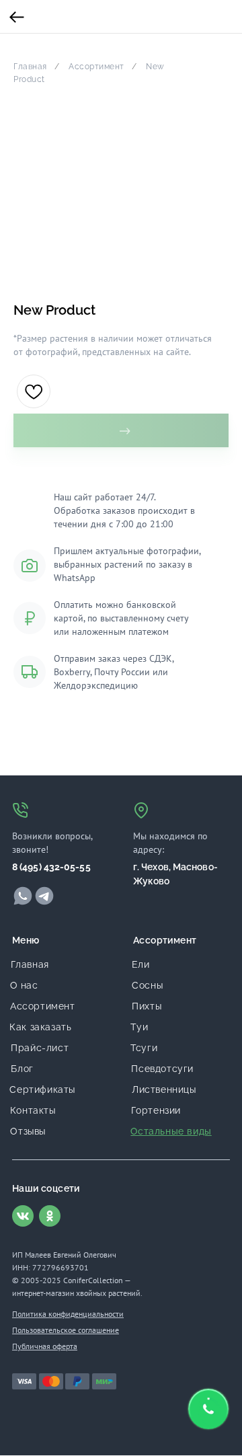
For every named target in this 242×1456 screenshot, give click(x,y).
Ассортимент (96, 66)
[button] (208, 1409)
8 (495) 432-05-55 (51, 866)
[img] (23, 896)
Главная (30, 66)
